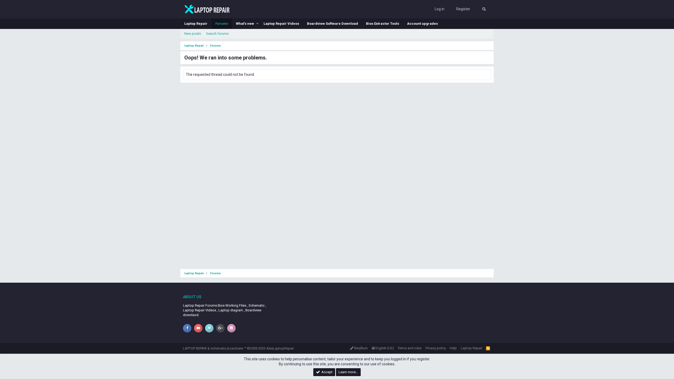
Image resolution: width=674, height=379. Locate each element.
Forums (221, 24)
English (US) (384, 348)
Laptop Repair (195, 24)
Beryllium (360, 348)
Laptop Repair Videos (281, 24)
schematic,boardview (227, 348)
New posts (192, 34)
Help (453, 348)
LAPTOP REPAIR (195, 348)
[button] (257, 23)
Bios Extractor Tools (382, 24)
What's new (245, 24)
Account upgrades (422, 24)
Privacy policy (435, 348)
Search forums (217, 34)
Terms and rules (410, 348)
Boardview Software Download (332, 24)
